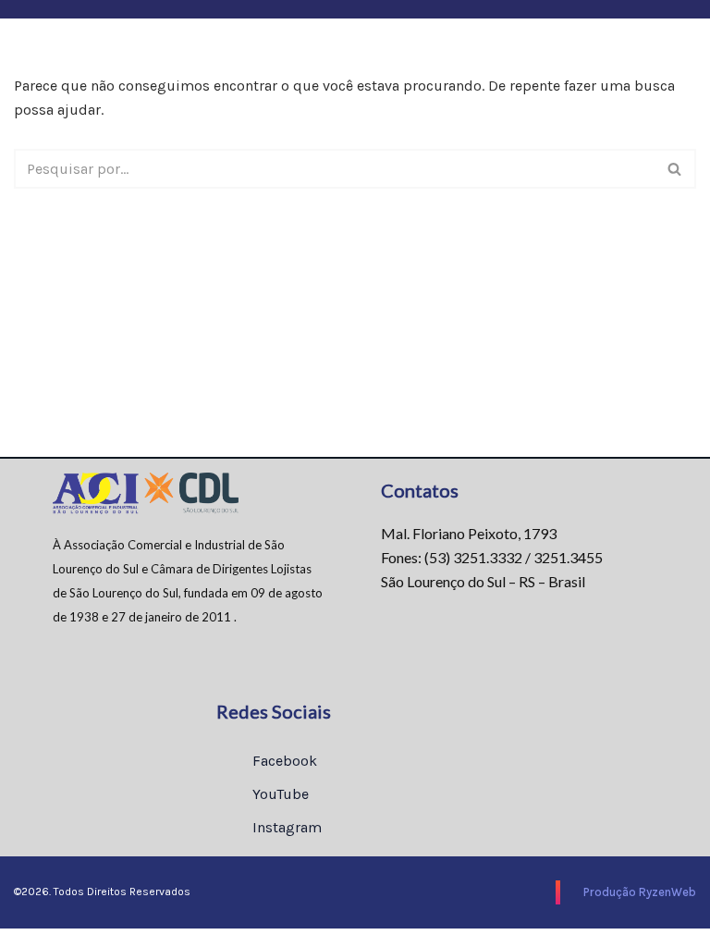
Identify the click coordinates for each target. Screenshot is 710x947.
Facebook (283, 760)
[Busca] (675, 169)
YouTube (279, 794)
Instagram (285, 827)
